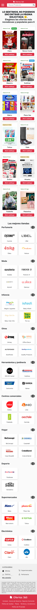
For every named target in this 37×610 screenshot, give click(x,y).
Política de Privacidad (18, 607)
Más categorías (6, 577)
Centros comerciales (9, 575)
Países (17, 604)
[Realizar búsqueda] (33, 5)
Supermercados (26, 570)
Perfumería (25, 574)
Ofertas (7, 571)
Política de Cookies (8, 604)
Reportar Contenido (28, 601)
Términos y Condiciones (28, 604)
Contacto (5, 601)
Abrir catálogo (9, 54)
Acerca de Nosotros (15, 601)
